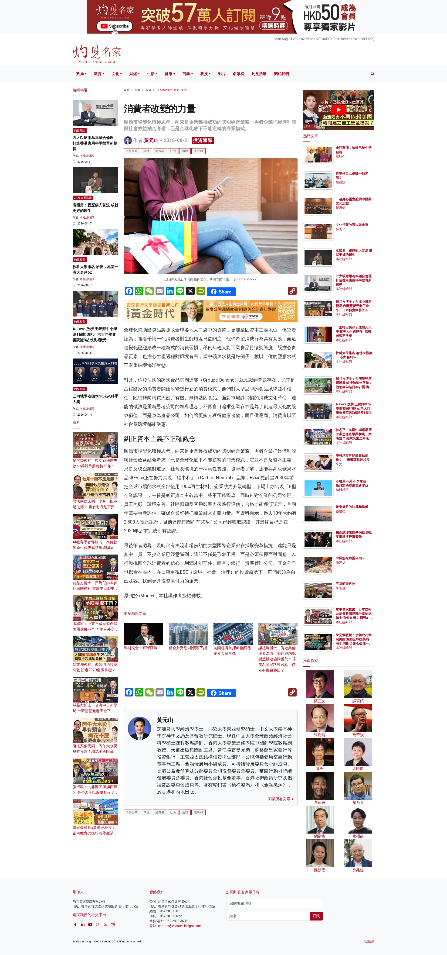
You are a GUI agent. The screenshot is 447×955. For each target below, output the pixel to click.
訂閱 (316, 916)
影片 (222, 74)
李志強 (340, 588)
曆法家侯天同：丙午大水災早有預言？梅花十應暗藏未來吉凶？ (95, 751)
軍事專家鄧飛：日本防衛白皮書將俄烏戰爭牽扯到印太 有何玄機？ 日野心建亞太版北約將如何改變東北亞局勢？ (354, 617)
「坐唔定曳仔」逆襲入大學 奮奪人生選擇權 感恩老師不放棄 (354, 331)
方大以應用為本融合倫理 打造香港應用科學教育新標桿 (95, 143)
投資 (148, 90)
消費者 (159, 151)
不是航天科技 (345, 584)
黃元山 (151, 140)
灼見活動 (259, 74)
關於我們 (281, 74)
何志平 (340, 229)
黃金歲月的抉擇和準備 (352, 507)
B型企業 (132, 151)
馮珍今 (340, 156)
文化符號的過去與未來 (352, 225)
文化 (115, 74)
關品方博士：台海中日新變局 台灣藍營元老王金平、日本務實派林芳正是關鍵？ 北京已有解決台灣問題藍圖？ (354, 310)
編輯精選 (342, 490)
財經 (133, 74)
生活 (151, 74)
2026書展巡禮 (83, 198)
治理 (185, 151)
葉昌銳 (340, 182)
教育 (98, 74)
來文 (339, 464)
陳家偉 (340, 208)
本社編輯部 (87, 155)
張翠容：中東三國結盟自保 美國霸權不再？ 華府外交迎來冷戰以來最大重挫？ (95, 629)
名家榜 (238, 74)
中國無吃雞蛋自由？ (350, 558)
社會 (173, 151)
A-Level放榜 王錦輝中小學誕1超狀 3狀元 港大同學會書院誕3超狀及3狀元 (95, 334)
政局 (80, 74)
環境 (146, 151)
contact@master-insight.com (179, 926)
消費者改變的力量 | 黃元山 (173, 90)
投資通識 (203, 140)
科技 (204, 74)
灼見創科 (79, 389)
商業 (186, 74)
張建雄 (340, 511)
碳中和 (198, 151)
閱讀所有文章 (279, 799)
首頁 (126, 90)
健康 (168, 74)
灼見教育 (79, 259)
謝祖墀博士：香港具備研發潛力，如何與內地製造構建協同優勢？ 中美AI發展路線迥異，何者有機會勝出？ (277, 659)
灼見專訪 (79, 130)
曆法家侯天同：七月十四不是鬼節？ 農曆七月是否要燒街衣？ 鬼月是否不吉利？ (95, 507)
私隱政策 (369, 941)
